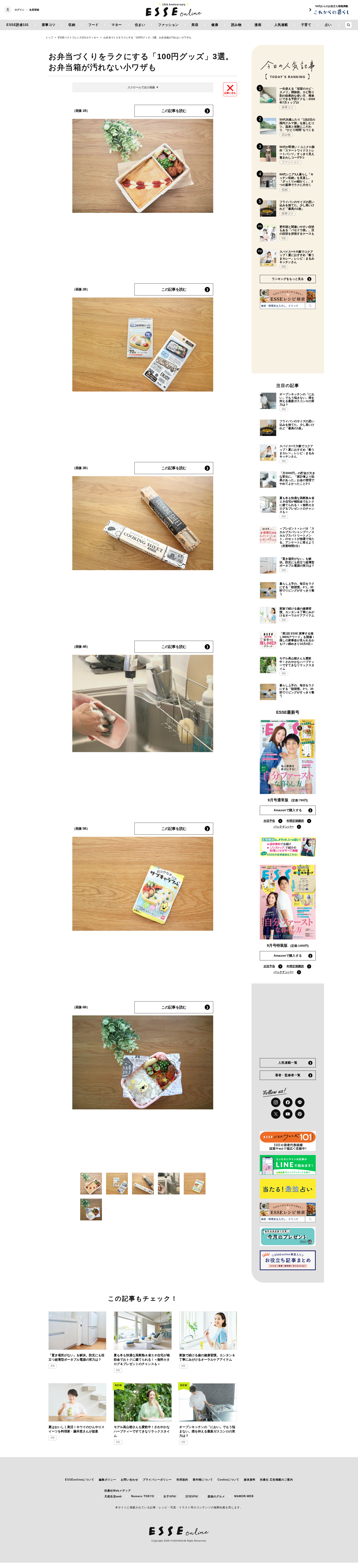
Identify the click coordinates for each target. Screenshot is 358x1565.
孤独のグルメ (216, 1496)
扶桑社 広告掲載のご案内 (276, 1479)
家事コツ (49, 25)
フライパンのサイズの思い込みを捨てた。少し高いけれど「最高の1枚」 (296, 205)
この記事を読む (173, 111)
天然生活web (113, 1496)
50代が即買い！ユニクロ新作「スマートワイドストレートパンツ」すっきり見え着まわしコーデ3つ (297, 152)
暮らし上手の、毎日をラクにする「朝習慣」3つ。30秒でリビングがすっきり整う (296, 589)
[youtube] (288, 1114)
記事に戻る (230, 93)
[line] (300, 1102)
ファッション (168, 25)
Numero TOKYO (142, 1496)
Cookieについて (228, 1479)
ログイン (19, 9)
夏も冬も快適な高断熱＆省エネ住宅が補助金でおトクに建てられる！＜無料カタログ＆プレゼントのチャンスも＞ (142, 1359)
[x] (276, 1114)
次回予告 (269, 820)
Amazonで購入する (288, 810)
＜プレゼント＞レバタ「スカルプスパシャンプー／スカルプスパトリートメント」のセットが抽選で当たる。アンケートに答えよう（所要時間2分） (296, 537)
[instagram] (276, 1102)
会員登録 (34, 9)
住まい (140, 25)
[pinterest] (300, 1114)
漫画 (257, 25)
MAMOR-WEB (244, 1496)
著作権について (203, 1479)
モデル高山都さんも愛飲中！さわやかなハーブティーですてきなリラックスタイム (142, 1431)
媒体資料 (249, 1479)
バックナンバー (283, 826)
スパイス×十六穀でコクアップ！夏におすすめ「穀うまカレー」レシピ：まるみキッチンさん (296, 257)
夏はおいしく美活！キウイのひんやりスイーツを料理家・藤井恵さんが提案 (76, 1429)
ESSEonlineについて (79, 1479)
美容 (194, 25)
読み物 (236, 25)
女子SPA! (169, 1496)
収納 (71, 25)
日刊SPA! (191, 1496)
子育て (306, 25)
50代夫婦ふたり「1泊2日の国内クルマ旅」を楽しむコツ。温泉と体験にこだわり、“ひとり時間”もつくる (297, 125)
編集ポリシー (107, 1479)
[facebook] (288, 1102)
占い (328, 25)
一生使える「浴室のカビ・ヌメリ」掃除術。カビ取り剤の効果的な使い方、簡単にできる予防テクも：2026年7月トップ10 (297, 95)
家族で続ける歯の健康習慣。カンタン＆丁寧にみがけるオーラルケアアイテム (207, 1357)
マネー (116, 25)
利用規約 (182, 1479)
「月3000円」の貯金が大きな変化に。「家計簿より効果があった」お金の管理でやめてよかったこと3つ (297, 478)
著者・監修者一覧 (287, 1075)
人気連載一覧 (287, 1062)
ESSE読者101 (17, 25)
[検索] (310, 305)
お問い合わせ (129, 1479)
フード (93, 25)
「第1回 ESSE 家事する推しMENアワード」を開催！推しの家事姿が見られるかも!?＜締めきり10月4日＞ (297, 638)
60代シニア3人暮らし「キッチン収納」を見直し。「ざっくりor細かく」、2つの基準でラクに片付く (296, 179)
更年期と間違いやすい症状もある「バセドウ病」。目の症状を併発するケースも (296, 230)
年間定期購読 (295, 820)
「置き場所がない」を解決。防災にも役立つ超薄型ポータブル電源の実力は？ (76, 1357)
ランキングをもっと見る (288, 279)
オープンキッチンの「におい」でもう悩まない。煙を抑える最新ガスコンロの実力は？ (207, 1431)
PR (52, 1366)
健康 (214, 25)
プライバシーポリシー (157, 1479)
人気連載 (281, 25)
